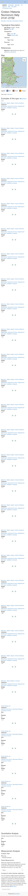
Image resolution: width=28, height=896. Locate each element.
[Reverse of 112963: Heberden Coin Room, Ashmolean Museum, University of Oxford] (15, 748)
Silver (10, 29)
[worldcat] (13, 52)
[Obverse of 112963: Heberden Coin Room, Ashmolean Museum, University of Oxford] (13, 748)
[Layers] (24, 59)
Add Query (13, 886)
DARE (18, 87)
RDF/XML (17, 5)
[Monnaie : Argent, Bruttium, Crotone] (10, 681)
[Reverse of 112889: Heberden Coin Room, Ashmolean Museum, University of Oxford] (15, 798)
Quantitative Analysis (18, 21)
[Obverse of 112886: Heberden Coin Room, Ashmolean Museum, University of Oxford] (13, 723)
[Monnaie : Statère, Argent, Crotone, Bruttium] (12, 103)
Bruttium (14, 35)
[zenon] (9, 52)
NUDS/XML (11, 5)
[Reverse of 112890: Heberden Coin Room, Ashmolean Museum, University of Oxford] (15, 773)
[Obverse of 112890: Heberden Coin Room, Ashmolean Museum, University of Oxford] (13, 773)
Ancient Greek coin (5, 706)
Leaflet (3, 87)
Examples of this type (6, 21)
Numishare (17, 893)
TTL (22, 5)
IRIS (2, 2)
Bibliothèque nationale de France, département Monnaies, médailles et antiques (12, 106)
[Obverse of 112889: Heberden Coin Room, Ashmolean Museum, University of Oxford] (13, 798)
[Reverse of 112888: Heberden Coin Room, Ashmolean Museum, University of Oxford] (15, 823)
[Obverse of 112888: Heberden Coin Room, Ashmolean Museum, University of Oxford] (13, 823)
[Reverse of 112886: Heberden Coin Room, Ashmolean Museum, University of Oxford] (15, 723)
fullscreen (9, 94)
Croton (12, 33)
